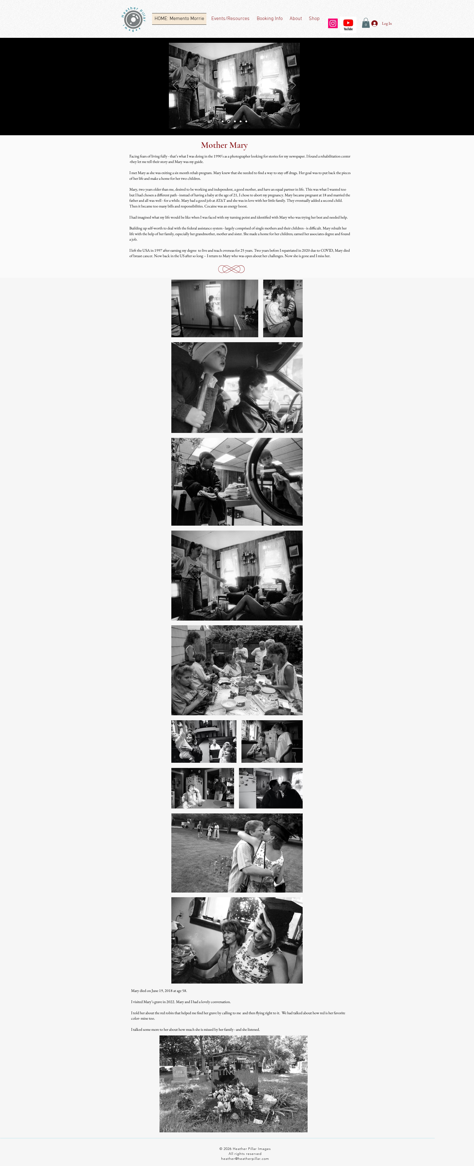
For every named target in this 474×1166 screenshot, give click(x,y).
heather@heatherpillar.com (245, 1158)
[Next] (293, 85)
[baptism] (240, 121)
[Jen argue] (228, 121)
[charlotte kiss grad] (246, 121)
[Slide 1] (222, 121)
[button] (366, 23)
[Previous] (175, 85)
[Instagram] (333, 23)
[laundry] (234, 121)
